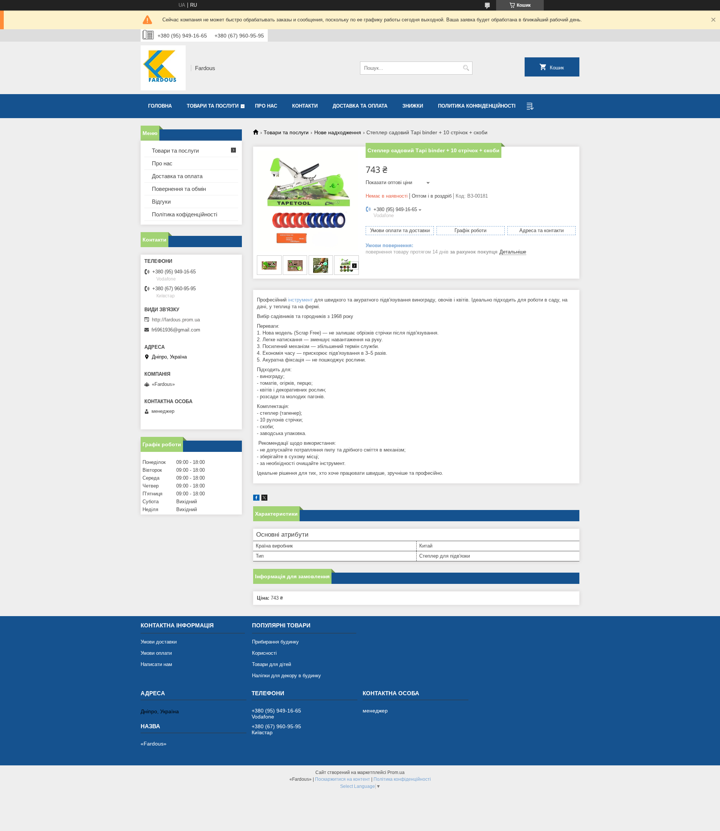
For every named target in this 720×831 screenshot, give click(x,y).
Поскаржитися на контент (342, 779)
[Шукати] (465, 68)
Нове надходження (337, 132)
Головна (160, 106)
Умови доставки (159, 642)
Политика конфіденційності (477, 106)
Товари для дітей (271, 664)
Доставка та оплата (360, 106)
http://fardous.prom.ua (176, 319)
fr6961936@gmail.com (176, 330)
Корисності (264, 653)
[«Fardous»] (163, 67)
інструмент (300, 300)
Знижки (412, 106)
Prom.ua (396, 772)
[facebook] (256, 499)
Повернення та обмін (179, 189)
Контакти (305, 106)
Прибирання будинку (275, 642)
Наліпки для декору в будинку (286, 675)
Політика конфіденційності (402, 779)
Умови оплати (156, 653)
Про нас (266, 106)
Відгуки (161, 201)
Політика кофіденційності (184, 214)
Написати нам (156, 664)
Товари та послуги (212, 106)
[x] (264, 499)
